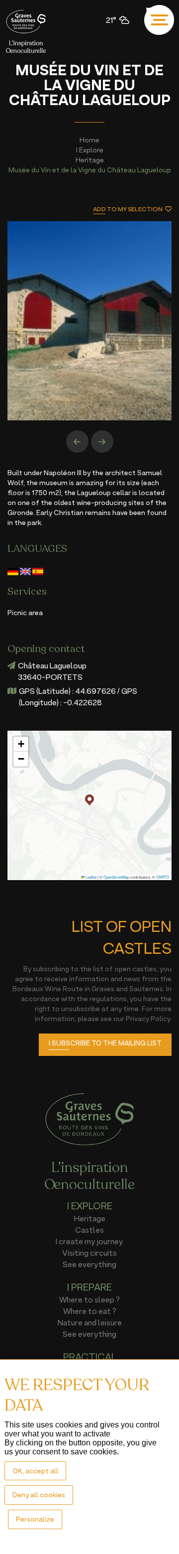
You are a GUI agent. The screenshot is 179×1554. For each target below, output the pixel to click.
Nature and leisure (90, 1322)
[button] (89, 799)
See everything (89, 1264)
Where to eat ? (89, 1311)
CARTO (162, 877)
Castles (89, 1230)
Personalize (35, 1519)
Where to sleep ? (89, 1299)
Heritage (90, 159)
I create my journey (89, 1241)
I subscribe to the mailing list (105, 1042)
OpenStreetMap (116, 877)
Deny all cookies (38, 1494)
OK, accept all (35, 1470)
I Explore (89, 149)
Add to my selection (128, 209)
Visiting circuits (89, 1253)
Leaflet (90, 877)
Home (89, 139)
